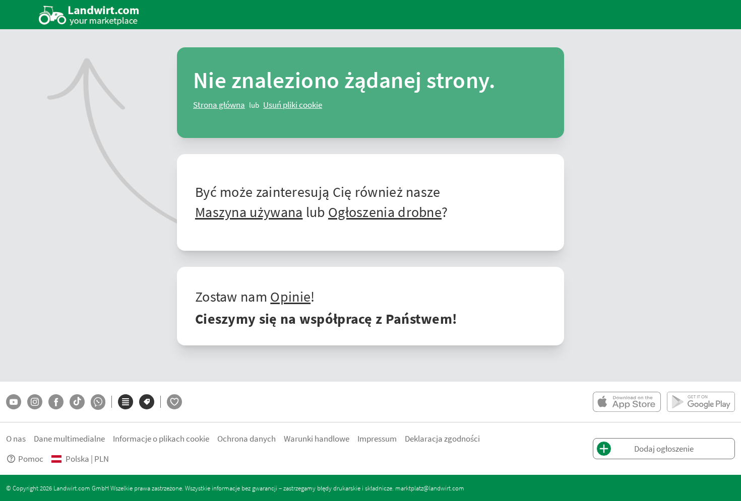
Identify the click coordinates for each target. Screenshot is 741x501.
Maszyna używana (249, 211)
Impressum (377, 438)
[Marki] (146, 401)
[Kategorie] (125, 401)
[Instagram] (34, 401)
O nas (16, 438)
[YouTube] (13, 401)
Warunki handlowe (316, 438)
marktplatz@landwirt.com (429, 487)
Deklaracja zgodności (442, 438)
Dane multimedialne (69, 438)
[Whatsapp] (98, 402)
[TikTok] (77, 401)
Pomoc (30, 458)
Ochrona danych (246, 438)
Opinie (290, 296)
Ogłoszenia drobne (385, 211)
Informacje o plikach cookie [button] (161, 438)
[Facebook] (56, 401)
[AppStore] (627, 402)
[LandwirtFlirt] (174, 401)
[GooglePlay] (701, 402)
